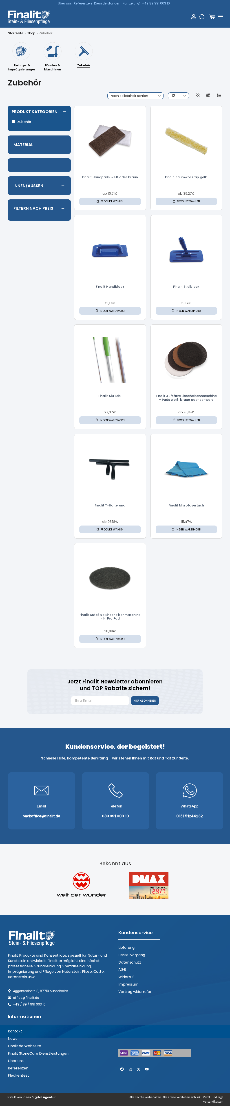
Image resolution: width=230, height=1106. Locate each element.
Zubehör (24, 122)
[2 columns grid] (197, 95)
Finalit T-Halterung (110, 505)
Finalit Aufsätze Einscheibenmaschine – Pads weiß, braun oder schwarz (186, 398)
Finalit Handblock (110, 286)
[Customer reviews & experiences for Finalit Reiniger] (130, 1030)
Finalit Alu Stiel (110, 396)
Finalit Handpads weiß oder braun (110, 177)
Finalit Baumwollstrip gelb (186, 177)
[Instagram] (130, 1069)
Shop (31, 33)
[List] (219, 95)
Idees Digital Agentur (39, 1097)
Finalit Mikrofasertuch (186, 505)
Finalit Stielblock (186, 286)
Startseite (15, 33)
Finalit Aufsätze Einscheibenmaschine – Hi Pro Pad (110, 617)
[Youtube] (146, 1069)
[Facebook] (122, 1069)
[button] (211, 16)
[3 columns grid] (208, 95)
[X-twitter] (138, 1069)
